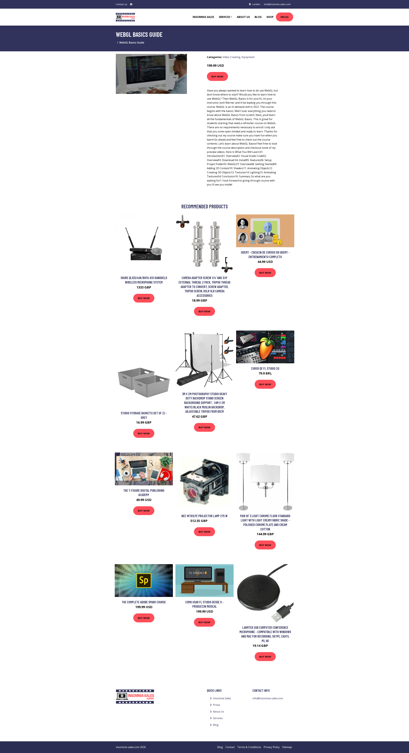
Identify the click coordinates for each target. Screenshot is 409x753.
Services (218, 718)
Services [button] (224, 17)
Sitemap (287, 747)
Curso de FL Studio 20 (265, 368)
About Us (243, 17)
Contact (230, 747)
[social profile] (131, 4)
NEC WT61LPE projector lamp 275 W (204, 516)
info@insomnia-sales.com (277, 4)
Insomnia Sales (203, 17)
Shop (270, 17)
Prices (285, 17)
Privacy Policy (272, 747)
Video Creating (231, 57)
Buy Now (217, 76)
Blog (258, 17)
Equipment (248, 57)
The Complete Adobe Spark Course (144, 602)
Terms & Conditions (249, 747)
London (256, 4)
